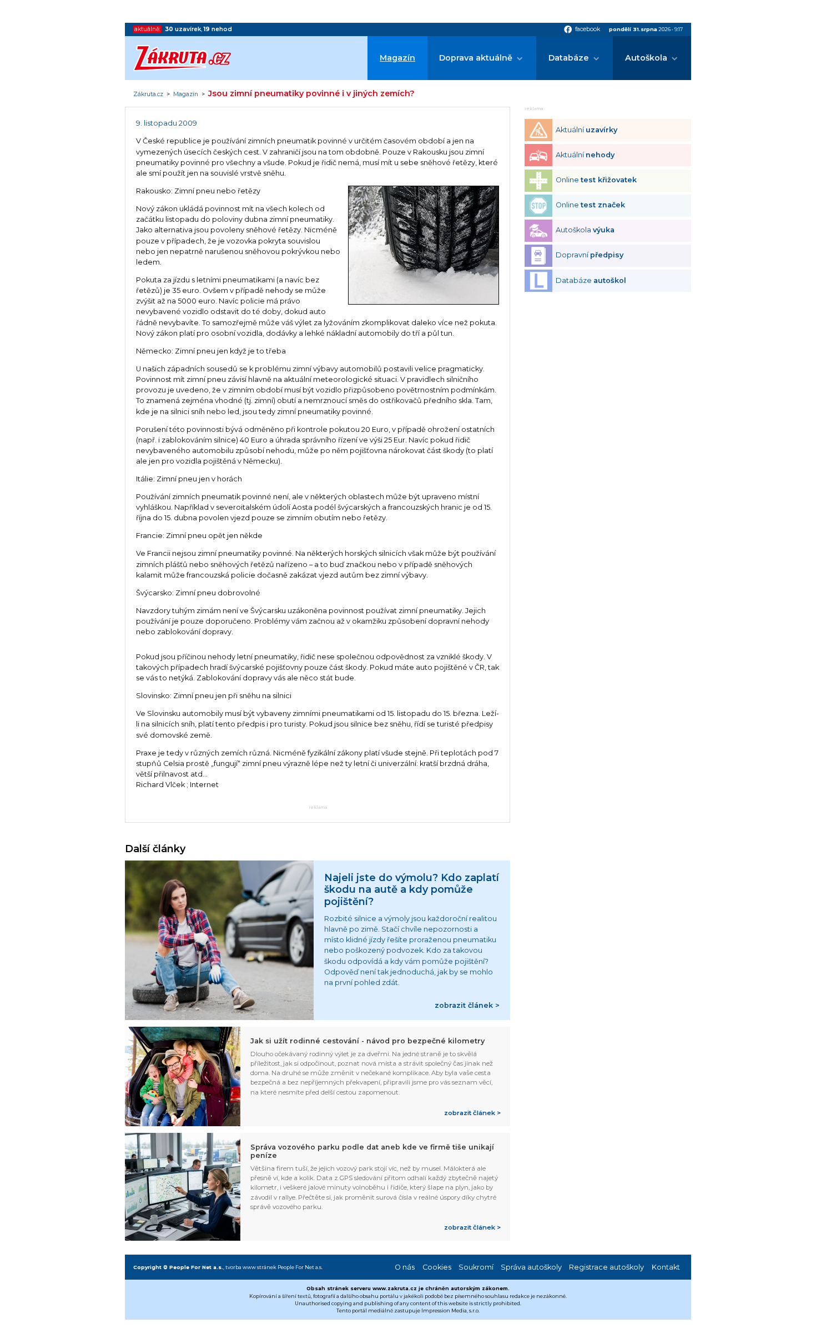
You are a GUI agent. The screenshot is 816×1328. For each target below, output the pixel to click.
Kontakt (666, 1267)
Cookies (436, 1267)
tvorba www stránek (250, 1267)
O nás (405, 1267)
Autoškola (646, 58)
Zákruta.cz (148, 94)
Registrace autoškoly (606, 1267)
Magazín (397, 58)
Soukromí (476, 1267)
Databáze (568, 58)
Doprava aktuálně (475, 58)
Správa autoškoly (531, 1267)
